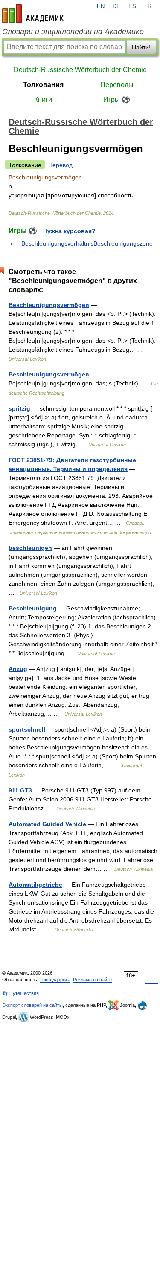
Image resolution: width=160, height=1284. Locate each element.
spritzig (19, 408)
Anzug (18, 668)
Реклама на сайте (92, 979)
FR (147, 6)
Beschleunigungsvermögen (49, 304)
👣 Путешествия (20, 993)
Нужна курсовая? (69, 231)
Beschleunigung (33, 608)
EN (101, 6)
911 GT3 (20, 790)
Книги (43, 99)
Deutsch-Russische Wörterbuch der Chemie (80, 69)
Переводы (117, 84)
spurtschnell (27, 729)
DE (116, 6)
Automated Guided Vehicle (47, 824)
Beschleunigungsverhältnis (57, 243)
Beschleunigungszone (123, 243)
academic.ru (33, 13)
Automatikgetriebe (35, 884)
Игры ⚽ (116, 99)
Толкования (43, 84)
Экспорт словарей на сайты (32, 1005)
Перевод (60, 165)
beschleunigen (30, 547)
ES (132, 6)
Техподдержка (55, 979)
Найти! (141, 47)
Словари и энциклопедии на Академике (73, 31)
